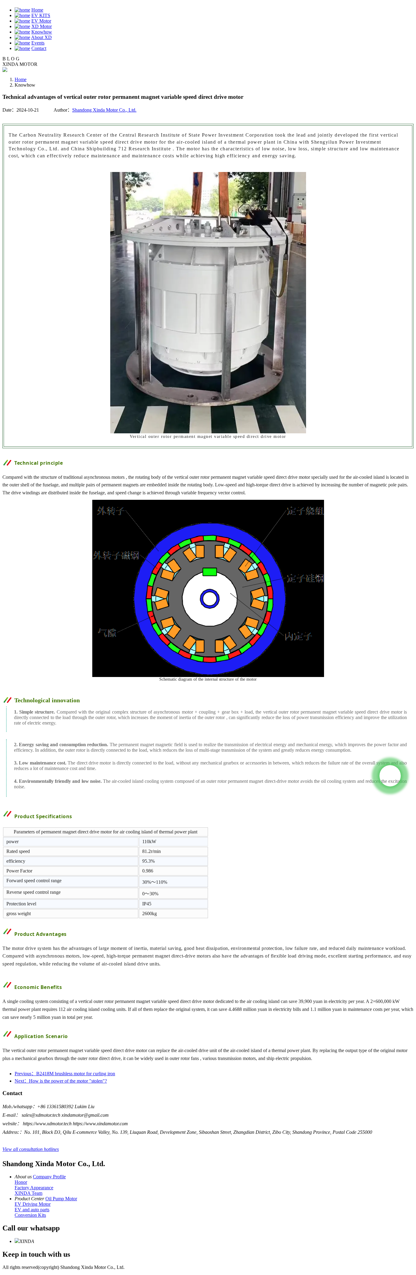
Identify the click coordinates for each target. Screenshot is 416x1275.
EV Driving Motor (33, 1204)
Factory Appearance (34, 1187)
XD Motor (41, 26)
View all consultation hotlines (30, 1149)
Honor (21, 1182)
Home (37, 10)
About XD (41, 37)
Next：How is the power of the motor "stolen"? (61, 1080)
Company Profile (49, 1176)
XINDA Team (28, 1193)
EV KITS (40, 15)
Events (37, 42)
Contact (38, 48)
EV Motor (41, 20)
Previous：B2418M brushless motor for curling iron (65, 1073)
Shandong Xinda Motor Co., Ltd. (104, 110)
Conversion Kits (30, 1215)
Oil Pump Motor (61, 1198)
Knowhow (41, 31)
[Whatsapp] (390, 775)
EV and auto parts (32, 1209)
